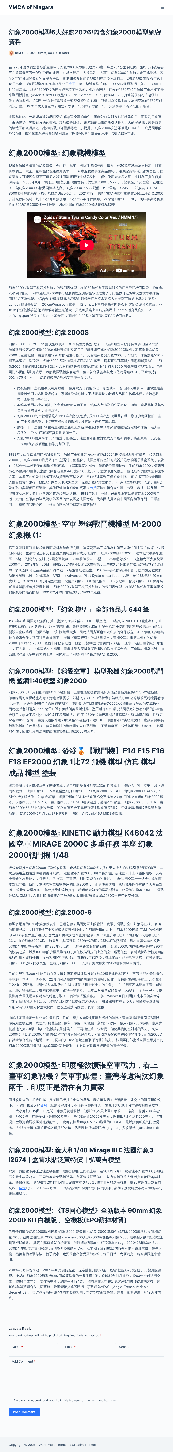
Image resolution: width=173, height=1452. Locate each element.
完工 (72, 84)
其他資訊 (64, 53)
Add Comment (23, 1361)
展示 (22, 1188)
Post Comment (24, 1412)
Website (124, 1347)
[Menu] (162, 7)
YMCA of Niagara (31, 7)
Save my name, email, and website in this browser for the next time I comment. (66, 1400)
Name (17, 1347)
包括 (93, 488)
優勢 (43, 1105)
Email (70, 1347)
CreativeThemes (84, 1445)
